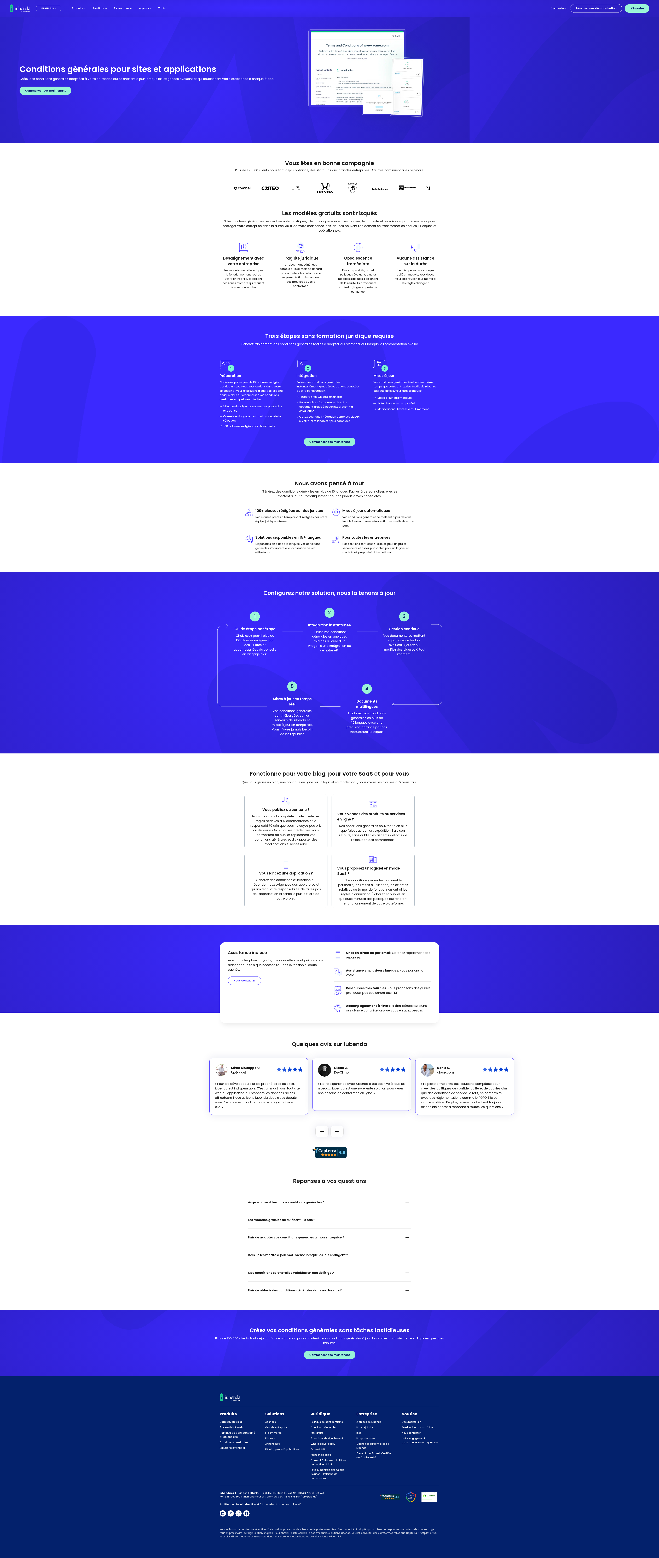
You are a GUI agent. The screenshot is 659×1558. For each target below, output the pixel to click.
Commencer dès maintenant (45, 91)
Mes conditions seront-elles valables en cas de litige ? (291, 1273)
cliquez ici (335, 1536)
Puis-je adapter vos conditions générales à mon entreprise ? (296, 1237)
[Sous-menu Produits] (84, 8)
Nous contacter (245, 980)
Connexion (558, 8)
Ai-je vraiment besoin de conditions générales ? (286, 1202)
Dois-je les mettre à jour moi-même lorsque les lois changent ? (298, 1255)
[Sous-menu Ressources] (131, 8)
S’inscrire (637, 8)
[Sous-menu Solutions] (106, 8)
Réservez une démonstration (596, 8)
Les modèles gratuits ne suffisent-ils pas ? (281, 1220)
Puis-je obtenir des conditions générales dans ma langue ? (295, 1290)
